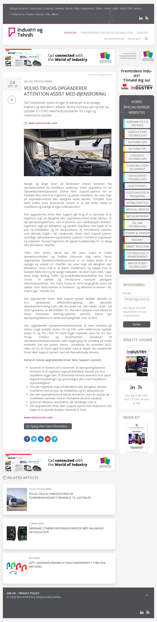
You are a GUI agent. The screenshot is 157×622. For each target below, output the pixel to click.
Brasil (69, 8)
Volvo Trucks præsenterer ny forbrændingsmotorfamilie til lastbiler (60, 495)
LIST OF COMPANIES (20, 601)
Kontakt (134, 39)
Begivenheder (114, 39)
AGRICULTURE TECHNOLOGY (137, 133)
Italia (115, 8)
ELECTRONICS (137, 186)
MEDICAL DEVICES (137, 209)
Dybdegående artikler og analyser (106, 32)
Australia (49, 8)
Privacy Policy (29, 593)
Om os (11, 593)
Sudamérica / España (22, 14)
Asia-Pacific (36, 8)
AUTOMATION (137, 142)
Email (127, 293)
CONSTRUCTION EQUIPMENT (137, 167)
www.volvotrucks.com (42, 123)
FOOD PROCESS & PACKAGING (137, 194)
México (137, 8)
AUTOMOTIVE (137, 149)
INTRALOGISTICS (137, 203)
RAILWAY (137, 239)
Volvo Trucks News (38, 81)
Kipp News (34, 558)
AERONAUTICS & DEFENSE (137, 123)
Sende (137, 324)
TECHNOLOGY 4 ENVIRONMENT (137, 254)
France (107, 8)
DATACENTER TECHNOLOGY (137, 177)
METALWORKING (137, 216)
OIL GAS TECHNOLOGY (137, 224)
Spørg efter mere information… (49, 426)
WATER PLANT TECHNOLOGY (137, 264)
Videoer (142, 32)
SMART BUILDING (137, 246)
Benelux (60, 8)
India (122, 8)
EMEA (99, 8)
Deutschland (87, 8)
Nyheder (70, 32)
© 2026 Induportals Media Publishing (34, 597)
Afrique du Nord (19, 8)
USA (48, 14)
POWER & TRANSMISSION (137, 233)
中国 (76, 8)
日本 (129, 8)
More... (56, 14)
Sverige (40, 14)
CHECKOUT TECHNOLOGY (137, 157)
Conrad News (36, 523)
